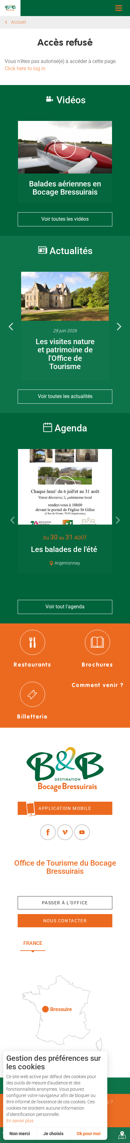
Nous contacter (65, 920)
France (32, 943)
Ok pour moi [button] (89, 1133)
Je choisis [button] (53, 1133)
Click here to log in (25, 68)
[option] (65, 326)
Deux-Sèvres (65, 957)
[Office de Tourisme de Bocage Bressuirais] (65, 769)
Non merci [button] (19, 1133)
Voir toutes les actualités (65, 396)
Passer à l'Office (65, 902)
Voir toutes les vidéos (65, 219)
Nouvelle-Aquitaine (81, 943)
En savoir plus (19, 1120)
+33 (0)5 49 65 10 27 (65, 885)
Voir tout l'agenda (65, 607)
